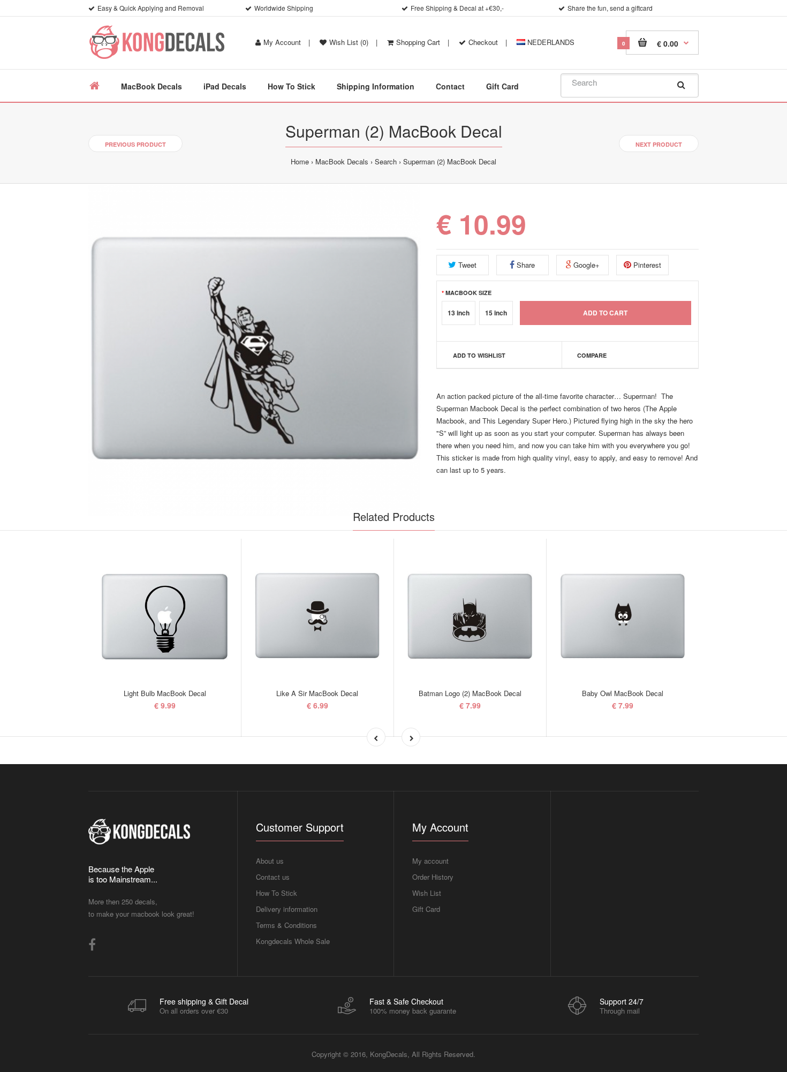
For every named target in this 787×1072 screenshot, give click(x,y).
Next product (658, 144)
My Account (282, 42)
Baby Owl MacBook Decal (622, 693)
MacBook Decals (341, 161)
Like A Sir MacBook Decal (317, 693)
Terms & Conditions (286, 925)
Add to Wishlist (479, 355)
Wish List (426, 893)
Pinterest (646, 265)
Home (300, 161)
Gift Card (426, 909)
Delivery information (286, 909)
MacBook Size (468, 292)
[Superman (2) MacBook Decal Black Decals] (254, 350)
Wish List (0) (348, 42)
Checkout (483, 42)
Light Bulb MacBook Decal (165, 693)
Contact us (273, 877)
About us (270, 861)
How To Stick (276, 893)
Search (386, 161)
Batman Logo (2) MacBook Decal (470, 693)
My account (430, 861)
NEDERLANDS (549, 42)
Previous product (135, 144)
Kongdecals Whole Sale (293, 941)
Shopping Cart (418, 42)
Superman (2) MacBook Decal (449, 161)
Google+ (585, 265)
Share (524, 265)
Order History (432, 877)
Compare (592, 355)
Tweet (466, 265)
